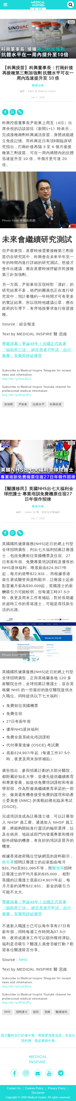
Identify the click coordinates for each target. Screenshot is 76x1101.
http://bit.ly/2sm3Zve (16, 378)
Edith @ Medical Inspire (42, 91)
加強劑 (8, 404)
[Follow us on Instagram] (26, 1073)
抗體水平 (39, 404)
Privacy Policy (57, 1088)
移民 (36, 1012)
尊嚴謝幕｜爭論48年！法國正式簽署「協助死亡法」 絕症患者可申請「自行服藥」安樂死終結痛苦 (36, 350)
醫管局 (58, 868)
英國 (47, 1012)
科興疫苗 (56, 404)
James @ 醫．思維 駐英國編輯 (42, 512)
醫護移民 (62, 1012)
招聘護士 (22, 1012)
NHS (23, 960)
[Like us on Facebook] (15, 1073)
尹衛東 (23, 404)
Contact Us (14, 1088)
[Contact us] (38, 1073)
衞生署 (8, 862)
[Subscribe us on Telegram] (61, 1073)
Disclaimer (38, 1092)
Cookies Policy (34, 1088)
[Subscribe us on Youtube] (50, 1073)
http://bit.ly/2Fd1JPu (16, 395)
